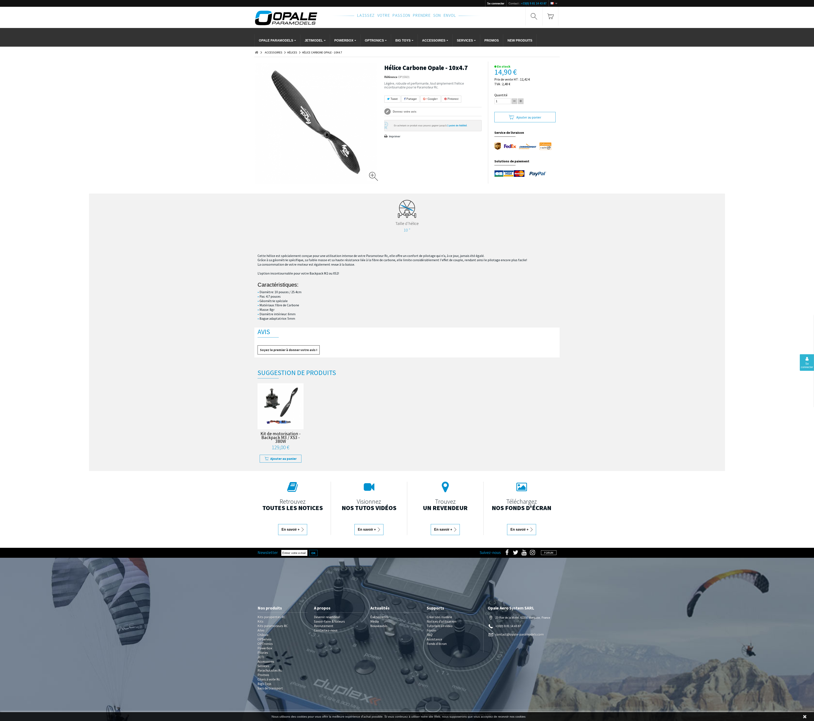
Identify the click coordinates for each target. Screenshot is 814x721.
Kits (260, 621)
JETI (261, 657)
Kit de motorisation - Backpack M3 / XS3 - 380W (281, 438)
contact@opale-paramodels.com (519, 634)
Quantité (500, 95)
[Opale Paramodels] (290, 18)
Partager (411, 98)
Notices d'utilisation (441, 621)
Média (374, 621)
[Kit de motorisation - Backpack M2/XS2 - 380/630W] (281, 406)
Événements (379, 617)
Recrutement (323, 626)
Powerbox (265, 648)
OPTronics (265, 644)
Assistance (434, 639)
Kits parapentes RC (272, 617)
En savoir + (291, 529)
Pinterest (453, 98)
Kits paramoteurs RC (273, 626)
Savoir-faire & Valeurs (329, 621)
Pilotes (263, 652)
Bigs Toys (264, 684)
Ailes (261, 630)
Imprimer (394, 136)
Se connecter (495, 3)
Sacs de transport (270, 688)
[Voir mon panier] (550, 16)
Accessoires (266, 661)
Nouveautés (378, 626)
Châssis (263, 635)
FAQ (429, 635)
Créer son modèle (439, 617)
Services (263, 666)
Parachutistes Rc (270, 670)
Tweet (394, 98)
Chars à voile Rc (269, 679)
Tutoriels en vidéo (440, 626)
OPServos (265, 639)
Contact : (527, 3)
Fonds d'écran (437, 644)
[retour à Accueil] (256, 52)
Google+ (432, 98)
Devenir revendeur (327, 617)
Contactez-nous (325, 630)
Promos (263, 675)
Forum (431, 630)
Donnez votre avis (404, 111)
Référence (390, 77)
